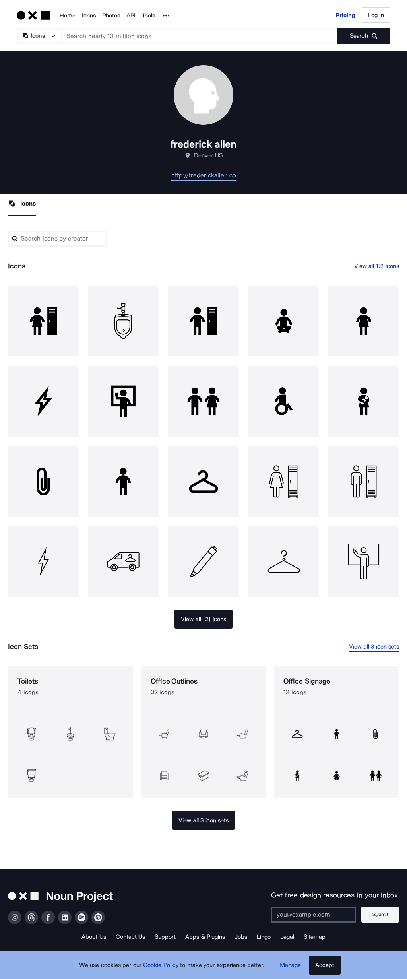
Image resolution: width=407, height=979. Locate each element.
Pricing (345, 15)
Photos (111, 15)
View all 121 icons (376, 266)
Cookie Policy (160, 965)
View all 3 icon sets (374, 646)
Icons (89, 15)
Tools (148, 15)
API (131, 15)
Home (68, 15)
